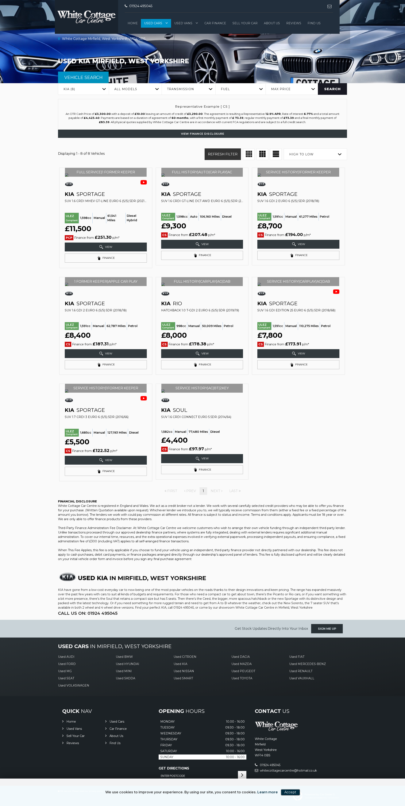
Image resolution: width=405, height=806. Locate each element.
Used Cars (153, 23)
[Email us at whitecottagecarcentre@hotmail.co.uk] (329, 6)
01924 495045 (140, 6)
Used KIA (180, 664)
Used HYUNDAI (127, 664)
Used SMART (183, 678)
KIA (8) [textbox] (69, 89)
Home (133, 23)
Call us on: (87, 613)
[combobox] (83, 89)
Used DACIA (240, 657)
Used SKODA (125, 678)
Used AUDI (66, 657)
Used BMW (124, 657)
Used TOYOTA (241, 678)
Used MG (65, 671)
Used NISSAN (184, 671)
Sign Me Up (327, 629)
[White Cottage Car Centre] (276, 730)
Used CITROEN (185, 657)
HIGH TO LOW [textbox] (301, 154)
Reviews (293, 23)
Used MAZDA (241, 664)
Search (332, 89)
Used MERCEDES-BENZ (307, 664)
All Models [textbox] (125, 89)
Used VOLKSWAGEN (73, 685)
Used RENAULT (300, 671)
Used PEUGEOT (243, 671)
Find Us (314, 23)
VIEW (108, 246)
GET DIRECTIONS (174, 768)
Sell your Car (245, 23)
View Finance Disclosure (202, 133)
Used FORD (67, 664)
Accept (290, 792)
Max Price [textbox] (281, 89)
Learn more (267, 792)
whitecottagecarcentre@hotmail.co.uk (288, 770)
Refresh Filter (223, 154)
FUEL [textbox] (225, 89)
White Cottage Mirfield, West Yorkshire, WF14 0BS (103, 39)
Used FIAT (296, 657)
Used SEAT (66, 678)
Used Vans (183, 23)
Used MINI (124, 671)
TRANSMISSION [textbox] (180, 89)
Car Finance (215, 23)
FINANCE (108, 257)
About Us (272, 23)
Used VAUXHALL (301, 678)
